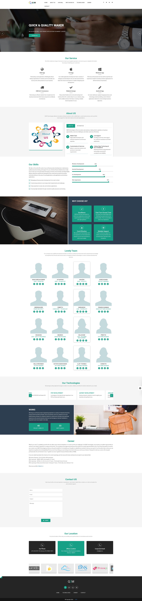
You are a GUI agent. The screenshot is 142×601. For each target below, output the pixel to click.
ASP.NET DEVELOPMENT (66, 393)
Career (89, 2)
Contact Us (34, 35)
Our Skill (60, 2)
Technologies (81, 2)
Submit (47, 520)
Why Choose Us (70, 2)
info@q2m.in (40, 466)
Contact (46, 6)
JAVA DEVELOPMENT (94, 393)
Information (80, 125)
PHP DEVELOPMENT (37, 393)
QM (33, 3)
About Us (52, 2)
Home (45, 2)
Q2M (76, 599)
